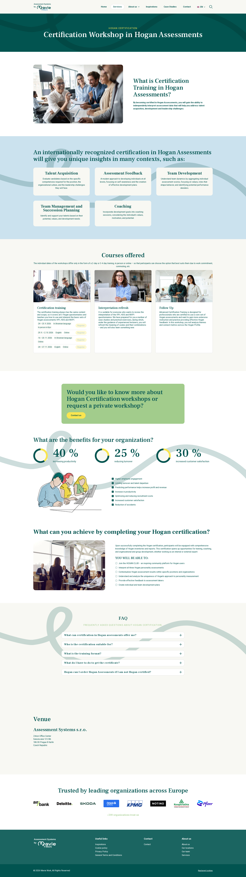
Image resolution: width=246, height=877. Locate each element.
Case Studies (170, 7)
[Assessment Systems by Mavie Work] (42, 7)
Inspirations (151, 7)
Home (104, 7)
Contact (187, 7)
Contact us (76, 415)
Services (117, 7)
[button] (123, 635)
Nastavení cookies (205, 871)
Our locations (188, 848)
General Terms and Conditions (108, 855)
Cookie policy (101, 848)
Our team (186, 851)
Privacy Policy (101, 851)
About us (132, 7)
